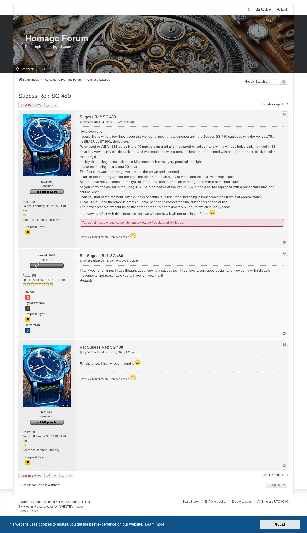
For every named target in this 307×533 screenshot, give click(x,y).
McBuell (46, 181)
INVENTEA (65, 506)
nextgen (80, 506)
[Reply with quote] (285, 114)
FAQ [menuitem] (42, 69)
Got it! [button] (280, 524)
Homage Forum (57, 38)
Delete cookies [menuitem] (242, 501)
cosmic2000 (46, 255)
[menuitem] (24, 69)
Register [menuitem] (266, 9)
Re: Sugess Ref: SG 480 (101, 256)
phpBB (39, 502)
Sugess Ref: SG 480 (44, 96)
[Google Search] (283, 82)
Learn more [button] (154, 524)
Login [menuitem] (285, 9)
